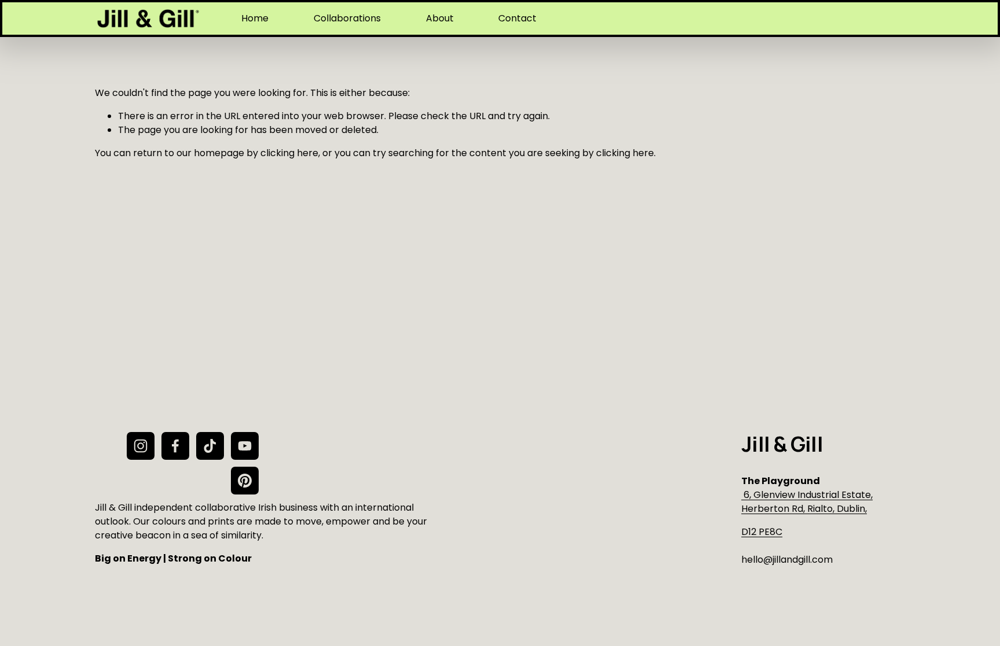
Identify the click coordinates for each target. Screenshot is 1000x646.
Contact (517, 18)
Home (255, 18)
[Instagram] (141, 446)
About (440, 18)
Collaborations (347, 18)
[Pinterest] (245, 480)
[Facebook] (175, 446)
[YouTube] (245, 446)
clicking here (289, 153)
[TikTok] (210, 446)
